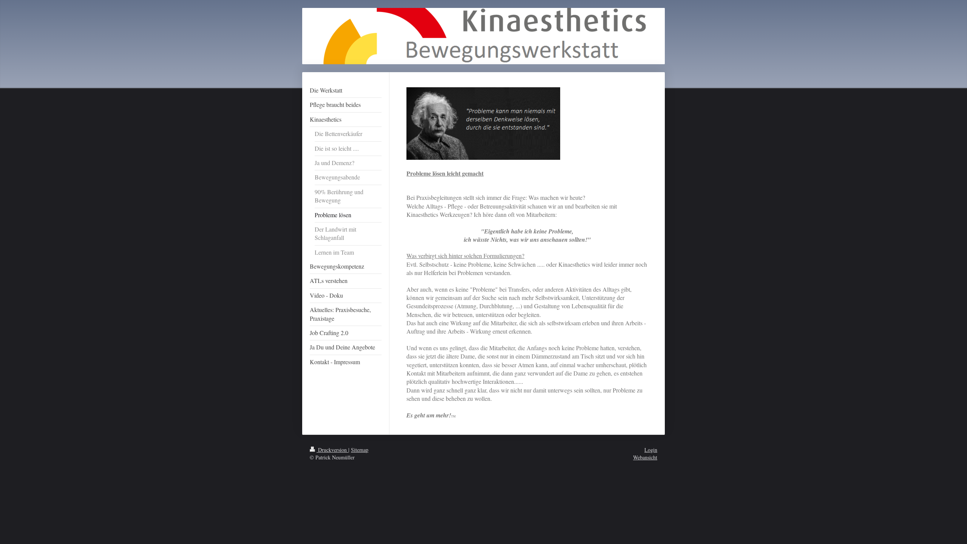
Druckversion (332, 449)
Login (650, 449)
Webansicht (645, 457)
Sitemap (359, 449)
